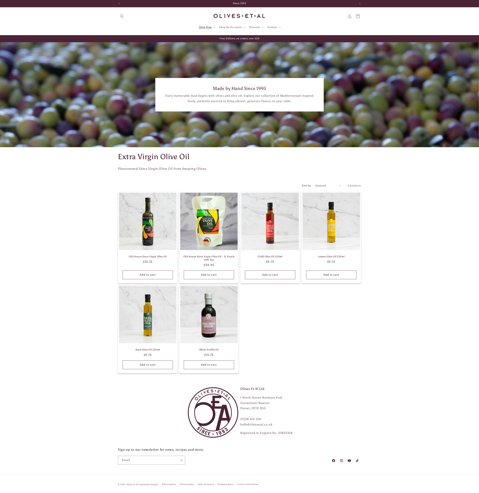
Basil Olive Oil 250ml (147, 349)
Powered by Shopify (148, 484)
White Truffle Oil (209, 349)
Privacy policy (187, 484)
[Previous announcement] (119, 3)
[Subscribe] (181, 460)
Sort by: (306, 185)
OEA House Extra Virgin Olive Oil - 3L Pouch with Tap (209, 258)
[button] (122, 16)
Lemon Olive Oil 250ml (331, 256)
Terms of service (206, 484)
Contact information (248, 484)
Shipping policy (226, 484)
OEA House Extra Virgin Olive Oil (148, 256)
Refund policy (169, 484)
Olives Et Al (132, 484)
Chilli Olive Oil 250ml (270, 256)
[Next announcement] (360, 3)
